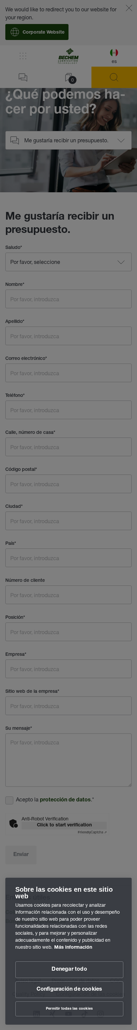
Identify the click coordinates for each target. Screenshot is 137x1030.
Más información (73, 947)
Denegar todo (69, 969)
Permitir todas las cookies (69, 1009)
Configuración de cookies (69, 989)
